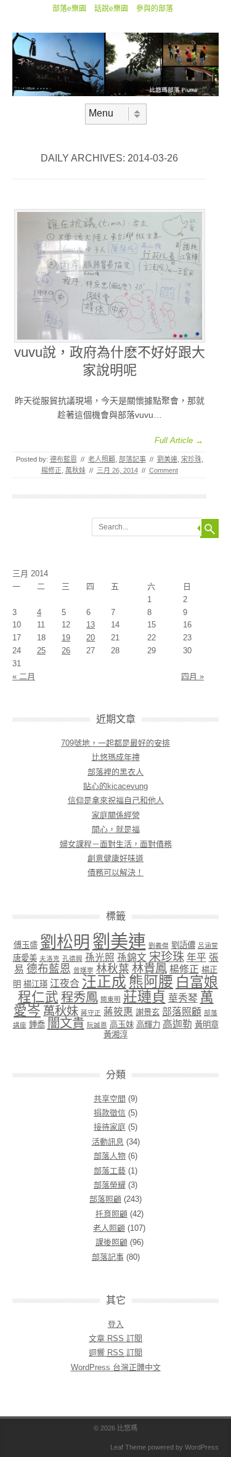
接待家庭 (110, 1127)
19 (66, 637)
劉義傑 (158, 945)
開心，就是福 (116, 829)
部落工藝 (110, 1170)
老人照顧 (101, 459)
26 (66, 650)
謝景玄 (148, 1012)
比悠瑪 (127, 1428)
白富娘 (197, 982)
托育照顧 (111, 1213)
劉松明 (65, 942)
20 (90, 637)
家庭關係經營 (116, 815)
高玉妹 (122, 1024)
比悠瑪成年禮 (116, 757)
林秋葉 (112, 969)
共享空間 (110, 1098)
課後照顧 (111, 1242)
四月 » (192, 676)
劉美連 (167, 459)
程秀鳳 (79, 997)
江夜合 (64, 983)
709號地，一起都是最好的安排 (115, 743)
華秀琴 (183, 998)
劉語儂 (183, 945)
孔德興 (72, 958)
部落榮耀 (110, 1185)
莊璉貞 (144, 997)
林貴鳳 (149, 968)
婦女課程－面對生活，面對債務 (116, 844)
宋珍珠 (191, 459)
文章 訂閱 (115, 1338)
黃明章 (207, 1024)
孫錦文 (132, 957)
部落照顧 (181, 1011)
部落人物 (110, 1156)
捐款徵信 (110, 1112)
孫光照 (100, 957)
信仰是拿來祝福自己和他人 (116, 800)
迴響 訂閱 (115, 1352)
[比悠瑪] (115, 93)
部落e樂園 (69, 8)
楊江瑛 (35, 984)
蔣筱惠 (118, 1011)
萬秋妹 (75, 470)
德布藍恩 (63, 459)
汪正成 (104, 982)
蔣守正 (91, 1012)
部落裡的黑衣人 (115, 772)
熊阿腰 (151, 982)
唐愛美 (25, 958)
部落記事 (132, 459)
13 (90, 624)
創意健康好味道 (115, 858)
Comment (163, 470)
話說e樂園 (111, 8)
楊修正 (51, 470)
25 (41, 650)
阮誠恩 (97, 1025)
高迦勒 (177, 1024)
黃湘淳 (115, 1034)
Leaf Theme (128, 1447)
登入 (116, 1324)
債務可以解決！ (115, 872)
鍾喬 (37, 1024)
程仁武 (38, 997)
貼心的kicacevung (115, 786)
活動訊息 (108, 1141)
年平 (196, 957)
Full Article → (179, 440)
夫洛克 (49, 958)
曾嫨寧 (83, 970)
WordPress (202, 1447)
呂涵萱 (208, 945)
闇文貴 (65, 1023)
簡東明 (110, 999)
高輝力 (148, 1024)
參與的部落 (154, 8)
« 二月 (23, 676)
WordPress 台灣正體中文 (116, 1367)
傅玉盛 (26, 945)
